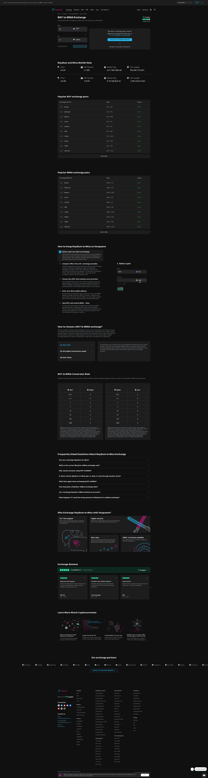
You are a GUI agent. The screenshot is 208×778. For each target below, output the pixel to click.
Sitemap (135, 717)
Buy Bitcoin (117, 693)
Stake (134, 727)
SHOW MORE (104, 156)
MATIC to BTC (99, 759)
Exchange (135, 720)
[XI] (59, 705)
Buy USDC (116, 721)
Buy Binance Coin (118, 701)
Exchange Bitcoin (99, 693)
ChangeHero (79, 736)
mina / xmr (110, 192)
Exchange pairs (99, 738)
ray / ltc (109, 126)
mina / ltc (110, 202)
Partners (79, 718)
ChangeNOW (79, 721)
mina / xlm (110, 217)
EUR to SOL (117, 753)
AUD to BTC (117, 746)
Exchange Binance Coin (101, 701)
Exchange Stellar (99, 732)
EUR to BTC (117, 738)
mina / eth (110, 187)
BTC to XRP (98, 743)
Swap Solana (136, 698)
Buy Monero (117, 714)
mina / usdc (110, 226)
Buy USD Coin (117, 724)
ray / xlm (110, 141)
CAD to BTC (117, 748)
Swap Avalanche (137, 706)
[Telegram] (62, 705)
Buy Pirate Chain (118, 732)
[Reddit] (64, 705)
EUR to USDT (117, 751)
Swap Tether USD (137, 701)
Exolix (78, 731)
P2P (134, 725)
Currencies (64, 13)
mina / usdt (110, 212)
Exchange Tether (99, 698)
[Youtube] (59, 709)
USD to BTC (117, 759)
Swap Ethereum (137, 693)
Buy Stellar (116, 729)
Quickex (78, 744)
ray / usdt (110, 136)
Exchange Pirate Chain (101, 734)
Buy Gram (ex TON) (118, 719)
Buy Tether (116, 698)
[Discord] (67, 705)
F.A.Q (78, 701)
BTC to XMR (98, 740)
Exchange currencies (100, 690)
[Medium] (62, 709)
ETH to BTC (98, 756)
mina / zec (110, 197)
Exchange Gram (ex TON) (101, 721)
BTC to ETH (98, 751)
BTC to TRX (98, 753)
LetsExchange (80, 739)
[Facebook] (70, 705)
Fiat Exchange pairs (119, 735)
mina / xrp (110, 207)
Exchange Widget (81, 707)
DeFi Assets (136, 690)
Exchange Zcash (99, 729)
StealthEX (79, 728)
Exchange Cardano (100, 706)
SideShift (79, 734)
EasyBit (78, 741)
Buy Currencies (117, 690)
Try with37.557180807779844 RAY (120, 39)
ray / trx (110, 146)
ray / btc (110, 107)
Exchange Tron (99, 714)
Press (78, 695)
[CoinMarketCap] (64, 709)
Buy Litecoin (117, 716)
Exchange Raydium (73, 13)
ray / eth (110, 112)
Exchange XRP (99, 711)
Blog (78, 693)
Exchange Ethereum (100, 695)
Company (79, 690)
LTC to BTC (98, 761)
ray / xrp (110, 131)
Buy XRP (116, 708)
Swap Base (135, 714)
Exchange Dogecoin (100, 708)
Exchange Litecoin (100, 719)
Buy (134, 722)
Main (59, 13)
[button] (154, 10)
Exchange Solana (99, 703)
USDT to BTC (98, 748)
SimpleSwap (79, 726)
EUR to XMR (117, 740)
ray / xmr (110, 116)
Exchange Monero (100, 716)
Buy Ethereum (117, 695)
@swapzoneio (61, 726)
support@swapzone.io (63, 718)
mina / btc (110, 182)
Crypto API (79, 709)
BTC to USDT (98, 764)
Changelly (79, 723)
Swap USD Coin (136, 703)
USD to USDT (117, 761)
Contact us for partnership (102, 670)
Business (79, 704)
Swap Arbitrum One (137, 711)
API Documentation (81, 712)
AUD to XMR (117, 756)
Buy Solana (116, 703)
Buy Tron (116, 711)
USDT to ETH (98, 746)
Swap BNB (135, 695)
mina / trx (110, 221)
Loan (134, 730)
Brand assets (79, 698)
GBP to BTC (117, 743)
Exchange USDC (99, 724)
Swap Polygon (136, 708)
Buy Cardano (117, 706)
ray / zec (110, 121)
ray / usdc (110, 151)
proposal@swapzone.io (64, 722)
